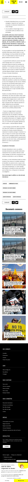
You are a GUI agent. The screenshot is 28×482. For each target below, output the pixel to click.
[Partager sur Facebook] (13, 11)
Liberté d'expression (7, 196)
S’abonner (6, 446)
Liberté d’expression (17, 196)
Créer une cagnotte (6, 386)
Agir (4, 366)
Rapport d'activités (6, 423)
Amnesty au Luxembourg (8, 405)
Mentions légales (6, 454)
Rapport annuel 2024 (7, 425)
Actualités (5, 183)
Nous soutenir (7, 380)
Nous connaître (7, 399)
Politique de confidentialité (16, 454)
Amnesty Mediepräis (7, 428)
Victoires (4, 357)
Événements (5, 355)
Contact (4, 411)
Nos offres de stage (6, 409)
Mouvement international (7, 402)
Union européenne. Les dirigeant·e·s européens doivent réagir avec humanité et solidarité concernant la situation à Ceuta (14, 257)
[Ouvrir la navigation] (26, 2)
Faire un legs (5, 390)
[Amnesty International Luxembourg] (2, 2)
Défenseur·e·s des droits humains (9, 188)
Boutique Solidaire (6, 392)
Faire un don (13, 2)
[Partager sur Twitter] (16, 11)
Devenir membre (6, 388)
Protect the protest (6, 359)
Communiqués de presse (13, 183)
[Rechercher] (5, 2)
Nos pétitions (5, 372)
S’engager (5, 374)
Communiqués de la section (8, 421)
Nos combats (6, 349)
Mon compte (8, 2)
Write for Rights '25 (6, 369)
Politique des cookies (8, 457)
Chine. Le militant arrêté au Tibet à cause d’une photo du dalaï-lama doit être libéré (13, 283)
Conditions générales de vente (10, 459)
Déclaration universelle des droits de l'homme (12, 430)
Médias (5, 417)
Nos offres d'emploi (6, 407)
